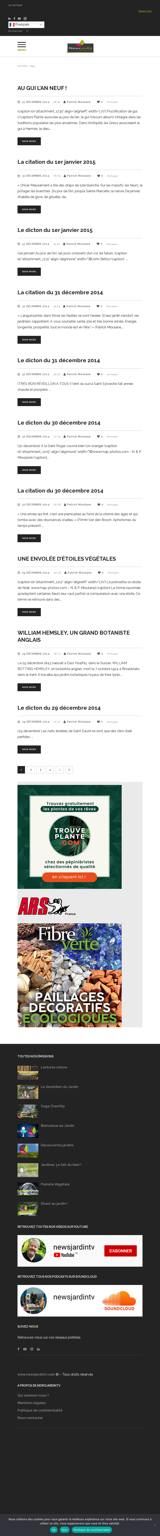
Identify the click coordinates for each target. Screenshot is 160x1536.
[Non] (155, 1525)
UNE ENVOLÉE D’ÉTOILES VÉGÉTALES (67, 559)
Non (65, 1529)
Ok (54, 1529)
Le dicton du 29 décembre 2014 (59, 708)
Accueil (23, 66)
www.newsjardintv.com (36, 1374)
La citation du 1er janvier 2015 (56, 162)
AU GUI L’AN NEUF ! (42, 88)
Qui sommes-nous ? (33, 1395)
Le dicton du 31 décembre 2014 (59, 360)
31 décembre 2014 (36, 102)
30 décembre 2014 (36, 436)
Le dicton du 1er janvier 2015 (55, 230)
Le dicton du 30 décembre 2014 (59, 423)
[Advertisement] (80, 1475)
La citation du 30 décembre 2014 (60, 491)
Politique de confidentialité (40, 1410)
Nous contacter (30, 1418)
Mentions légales (32, 1403)
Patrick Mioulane (79, 102)
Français (22, 24)
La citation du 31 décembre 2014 (60, 292)
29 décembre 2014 (36, 572)
